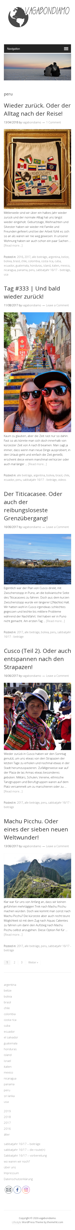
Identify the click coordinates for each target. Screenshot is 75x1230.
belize (65, 257)
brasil (16, 261)
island (47, 265)
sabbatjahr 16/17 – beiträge (22, 1144)
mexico (65, 265)
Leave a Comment (57, 305)
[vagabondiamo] (37, 34)
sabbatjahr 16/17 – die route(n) (24, 1150)
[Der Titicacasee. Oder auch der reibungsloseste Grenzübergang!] (37, 583)
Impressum (11, 1173)
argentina (54, 257)
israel (7, 1061)
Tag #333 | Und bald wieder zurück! (32, 292)
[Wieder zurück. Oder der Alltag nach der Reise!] (37, 208)
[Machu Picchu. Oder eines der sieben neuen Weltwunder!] (37, 897)
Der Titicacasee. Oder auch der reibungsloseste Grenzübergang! (33, 506)
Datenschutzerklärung (18, 1179)
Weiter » (33, 962)
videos (62, 480)
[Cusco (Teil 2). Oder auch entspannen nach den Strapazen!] (37, 749)
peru (32, 270)
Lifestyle (16, 1222)
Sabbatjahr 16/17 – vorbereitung (25, 1155)
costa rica (47, 261)
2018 (7, 1117)
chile (24, 261)
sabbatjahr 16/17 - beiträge (53, 270)
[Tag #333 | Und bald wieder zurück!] (37, 431)
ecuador (9, 265)
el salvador (11, 1037)
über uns (10, 1167)
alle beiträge (39, 257)
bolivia (8, 261)
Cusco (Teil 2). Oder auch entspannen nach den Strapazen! (37, 659)
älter (7, 1134)
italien (55, 265)
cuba (58, 261)
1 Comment (53, 122)
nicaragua (10, 270)
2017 (27, 257)
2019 (7, 1111)
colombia (34, 261)
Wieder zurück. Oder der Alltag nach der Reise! (37, 109)
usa (6, 274)
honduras (36, 265)
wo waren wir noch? (17, 1161)
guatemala (22, 265)
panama (22, 270)
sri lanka (9, 1096)
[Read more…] (13, 245)
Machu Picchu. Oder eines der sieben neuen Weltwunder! (36, 829)
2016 (20, 257)
